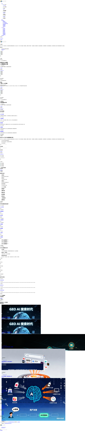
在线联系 (1, 298)
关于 (2, 19)
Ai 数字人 (1, 232)
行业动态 (3, 412)
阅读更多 (3, 333)
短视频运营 (4, 24)
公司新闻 (4, 28)
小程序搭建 (1, 118)
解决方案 (4, 31)
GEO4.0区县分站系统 (5, 23)
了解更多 (1, 106)
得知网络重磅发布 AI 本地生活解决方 (7, 361)
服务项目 (3, 20)
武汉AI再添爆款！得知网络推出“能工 (7, 376)
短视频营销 (1, 131)
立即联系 (1, 39)
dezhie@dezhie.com (4, 420)
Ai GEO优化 (4, 5)
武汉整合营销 (6, 423)
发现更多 (1, 151)
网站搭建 (1, 228)
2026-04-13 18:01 (5, 389)
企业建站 (4, 16)
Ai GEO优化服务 (5, 22)
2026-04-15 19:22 (5, 374)
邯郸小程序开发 (9, 423)
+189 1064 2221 (2, 70)
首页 (2, 3)
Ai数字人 (4, 26)
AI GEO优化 (2, 114)
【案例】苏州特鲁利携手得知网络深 (7, 332)
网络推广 (3, 405)
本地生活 (4, 32)
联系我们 (3, 35)
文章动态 (3, 27)
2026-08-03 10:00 (5, 345)
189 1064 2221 (3, 49)
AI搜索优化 (4, 34)
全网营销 (4, 30)
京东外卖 (1, 215)
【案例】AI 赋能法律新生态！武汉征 (7, 317)
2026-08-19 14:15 (5, 330)
